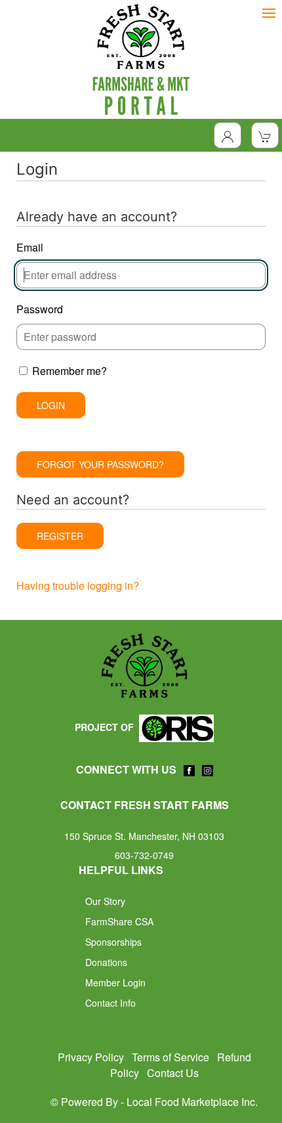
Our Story (105, 901)
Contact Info (110, 1002)
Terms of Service (170, 1057)
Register (60, 535)
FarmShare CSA (119, 921)
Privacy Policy (91, 1057)
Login (51, 405)
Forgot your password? (100, 464)
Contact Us (173, 1072)
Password (39, 309)
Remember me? (69, 370)
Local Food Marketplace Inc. (192, 1101)
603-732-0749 (144, 855)
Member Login (115, 982)
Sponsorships (113, 941)
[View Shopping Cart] (265, 135)
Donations (106, 962)
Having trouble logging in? (77, 585)
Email (29, 247)
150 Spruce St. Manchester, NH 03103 (144, 836)
